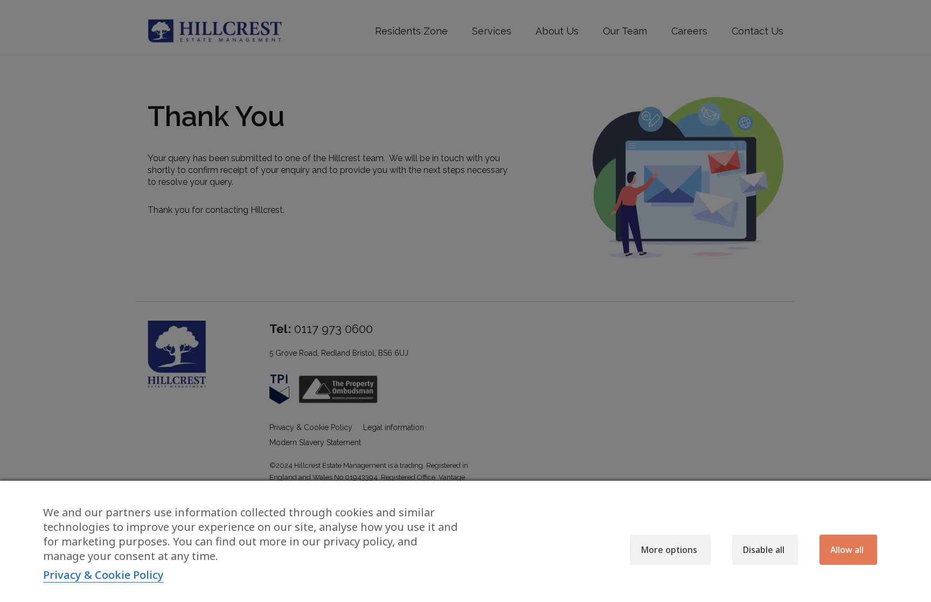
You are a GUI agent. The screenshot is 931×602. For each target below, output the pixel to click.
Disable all (763, 550)
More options (669, 550)
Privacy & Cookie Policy (103, 575)
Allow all (847, 550)
